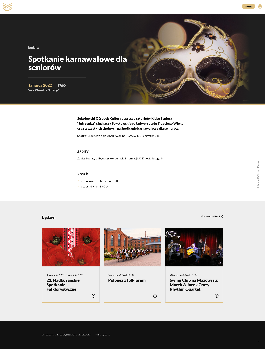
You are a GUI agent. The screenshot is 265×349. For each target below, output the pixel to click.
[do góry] (258, 342)
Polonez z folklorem (127, 280)
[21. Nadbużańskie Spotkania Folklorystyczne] (71, 247)
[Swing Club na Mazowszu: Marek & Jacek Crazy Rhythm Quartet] (194, 247)
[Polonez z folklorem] (132, 247)
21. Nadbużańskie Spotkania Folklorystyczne (63, 285)
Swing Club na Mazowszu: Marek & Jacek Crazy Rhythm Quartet (194, 285)
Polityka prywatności (103, 335)
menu (248, 6)
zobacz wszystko (208, 216)
